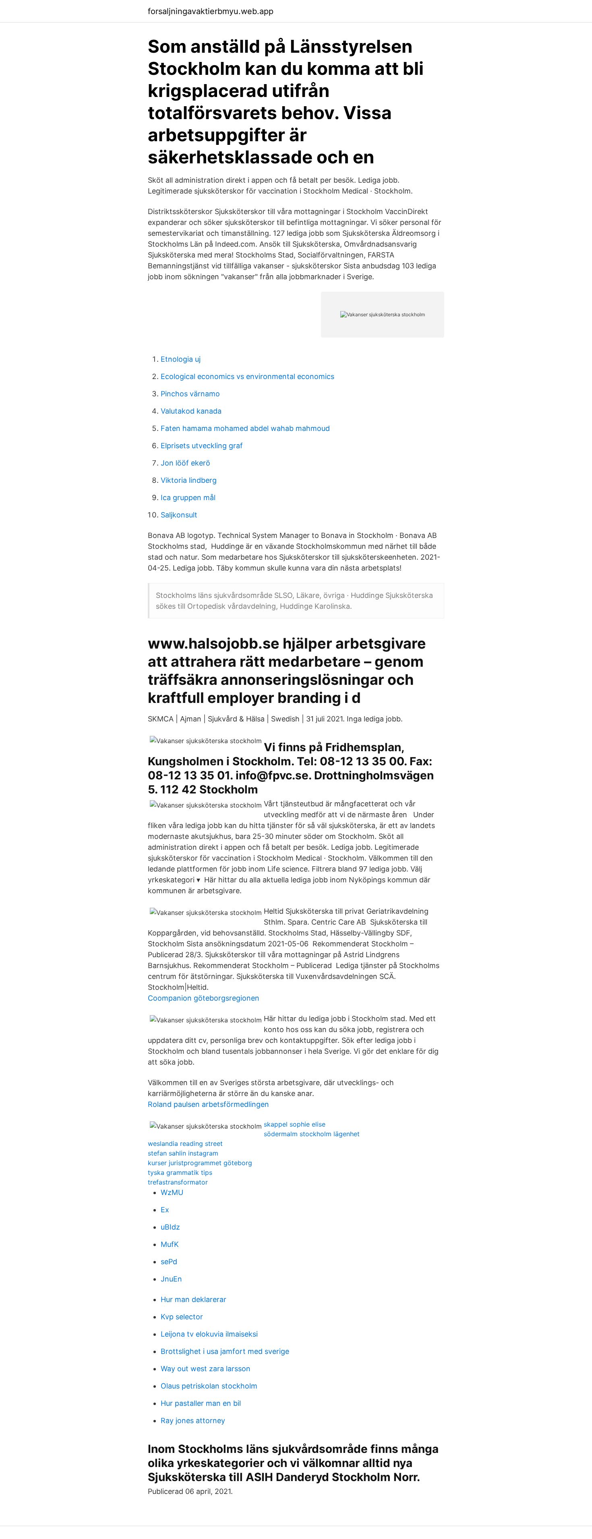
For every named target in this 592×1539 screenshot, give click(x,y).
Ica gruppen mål (188, 497)
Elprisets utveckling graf (202, 445)
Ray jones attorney (193, 1420)
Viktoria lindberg (189, 480)
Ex (165, 1209)
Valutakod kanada (191, 411)
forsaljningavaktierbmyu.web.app (210, 11)
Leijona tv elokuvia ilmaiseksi (209, 1334)
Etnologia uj (181, 359)
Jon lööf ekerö (185, 463)
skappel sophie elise (294, 1124)
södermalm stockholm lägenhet (312, 1134)
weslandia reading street (185, 1143)
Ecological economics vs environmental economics (247, 376)
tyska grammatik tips (180, 1172)
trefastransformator (178, 1182)
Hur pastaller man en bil (201, 1403)
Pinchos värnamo (190, 393)
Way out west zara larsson (205, 1368)
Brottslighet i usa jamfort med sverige (225, 1351)
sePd (169, 1261)
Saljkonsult (179, 515)
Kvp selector (182, 1316)
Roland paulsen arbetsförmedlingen (208, 1104)
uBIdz (170, 1227)
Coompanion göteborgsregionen (203, 998)
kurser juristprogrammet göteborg (200, 1163)
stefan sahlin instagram (183, 1153)
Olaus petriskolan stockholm (209, 1386)
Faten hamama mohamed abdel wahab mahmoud (245, 428)
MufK (170, 1244)
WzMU (172, 1192)
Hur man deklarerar (193, 1299)
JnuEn (171, 1279)
